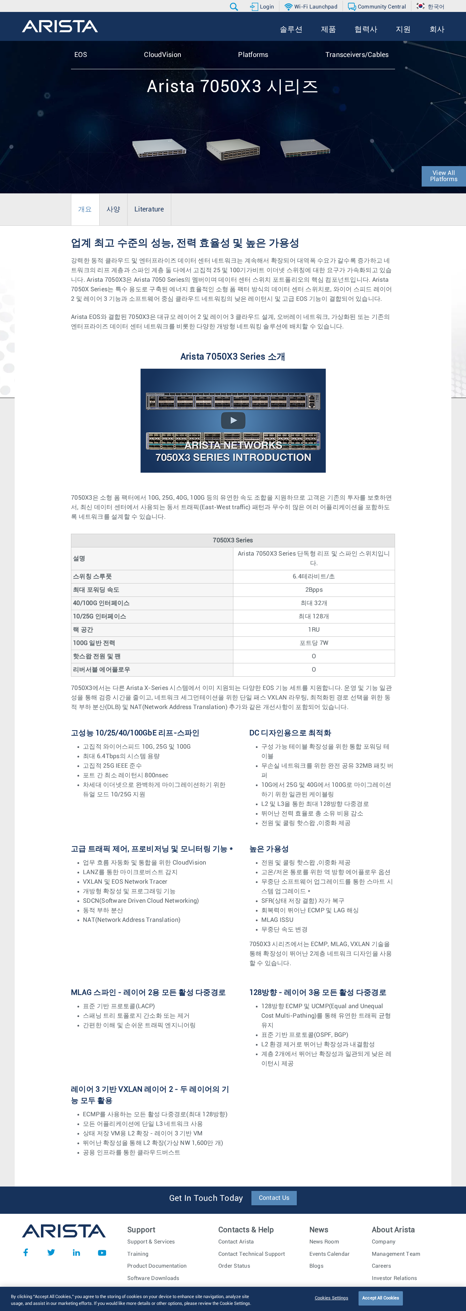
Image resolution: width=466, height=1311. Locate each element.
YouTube (102, 1252)
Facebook (25, 1252)
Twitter (51, 1252)
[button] (235, 7)
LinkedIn (76, 1252)
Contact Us (274, 1198)
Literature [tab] (149, 209)
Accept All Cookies (380, 1298)
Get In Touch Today (206, 1198)
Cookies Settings (331, 1298)
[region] (233, 1299)
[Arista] (59, 26)
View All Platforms (443, 176)
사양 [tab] (113, 209)
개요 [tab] (85, 209)
